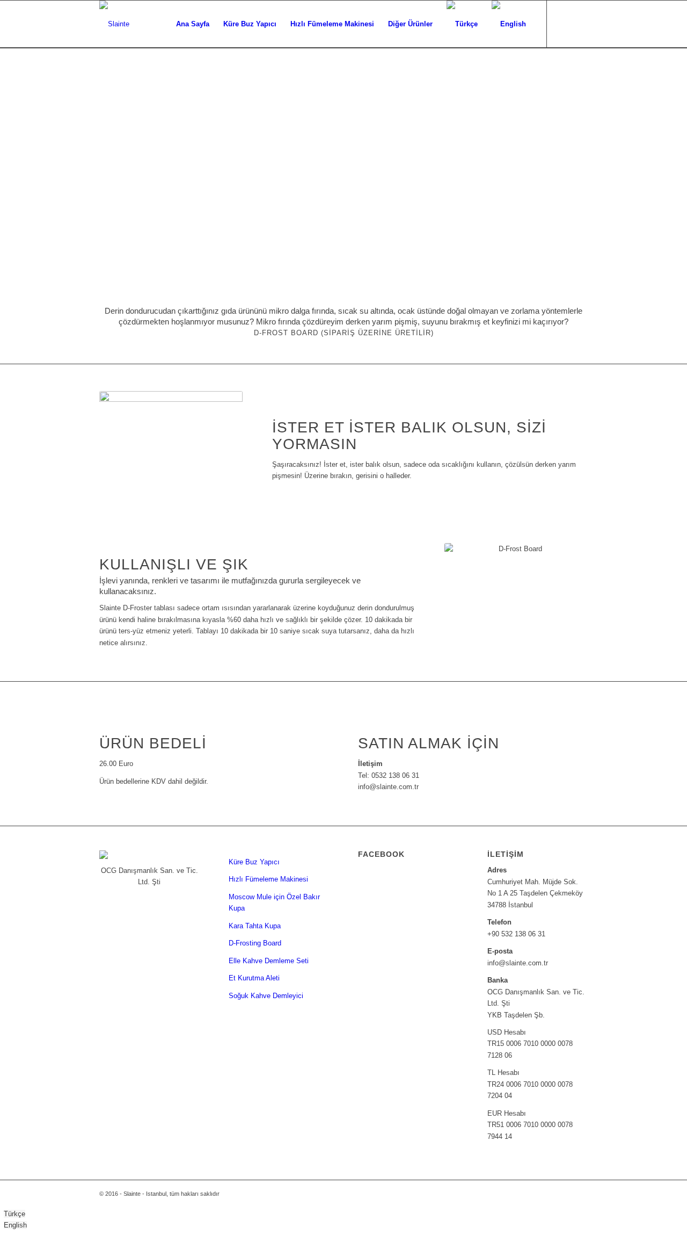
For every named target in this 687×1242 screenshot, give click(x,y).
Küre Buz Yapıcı (254, 862)
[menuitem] (192, 24)
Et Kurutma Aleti (254, 978)
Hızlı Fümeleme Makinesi (268, 879)
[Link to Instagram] (580, 24)
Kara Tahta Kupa (255, 926)
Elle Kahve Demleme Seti (269, 961)
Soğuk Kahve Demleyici (266, 996)
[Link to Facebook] (564, 24)
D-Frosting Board (255, 943)
